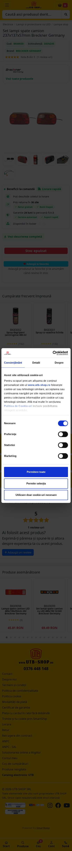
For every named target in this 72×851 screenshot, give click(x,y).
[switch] (63, 434)
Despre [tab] (59, 362)
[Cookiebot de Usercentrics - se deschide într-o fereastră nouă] (52, 353)
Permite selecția (36, 483)
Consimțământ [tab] (13, 362)
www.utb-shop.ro (39, 384)
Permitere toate (36, 471)
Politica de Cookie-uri (18, 406)
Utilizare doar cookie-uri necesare (36, 494)
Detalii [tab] (36, 362)
